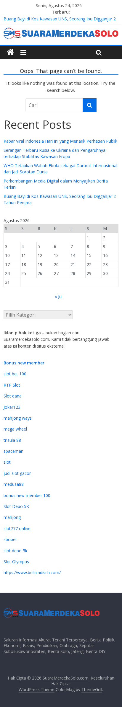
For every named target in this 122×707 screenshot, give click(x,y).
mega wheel (15, 429)
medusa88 (14, 484)
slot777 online (17, 528)
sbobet (10, 539)
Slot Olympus (16, 561)
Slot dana (13, 396)
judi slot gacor (17, 473)
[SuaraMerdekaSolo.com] (10, 52)
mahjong (12, 517)
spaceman (13, 451)
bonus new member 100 (27, 495)
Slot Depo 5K (16, 506)
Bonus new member (24, 363)
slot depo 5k (15, 550)
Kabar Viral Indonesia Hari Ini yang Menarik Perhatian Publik (60, 141)
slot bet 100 (15, 374)
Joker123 (12, 407)
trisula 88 (12, 440)
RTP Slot (12, 385)
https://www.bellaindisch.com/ (32, 572)
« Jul (58, 296)
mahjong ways (18, 418)
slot (7, 462)
